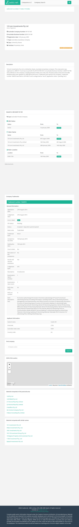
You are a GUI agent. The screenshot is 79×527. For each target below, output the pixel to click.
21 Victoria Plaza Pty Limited (15, 402)
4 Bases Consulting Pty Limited (15, 413)
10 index (27, 9)
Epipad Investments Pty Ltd (15, 441)
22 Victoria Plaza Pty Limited (15, 404)
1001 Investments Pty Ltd (14, 430)
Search (69, 351)
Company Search (39, 2)
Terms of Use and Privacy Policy (40, 511)
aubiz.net (9, 9)
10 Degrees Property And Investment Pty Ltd (19, 436)
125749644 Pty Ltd (12, 399)
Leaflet (50, 385)
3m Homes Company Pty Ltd (15, 410)
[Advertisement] (40, 17)
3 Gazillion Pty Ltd (12, 407)
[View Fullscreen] (9, 371)
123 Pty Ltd (10, 396)
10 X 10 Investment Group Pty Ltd (16, 433)
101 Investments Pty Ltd (14, 425)
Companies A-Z (27, 2)
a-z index (15, 9)
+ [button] (9, 364)
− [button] (9, 367)
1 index (22, 9)
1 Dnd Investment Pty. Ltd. (14, 439)
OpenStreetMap (62, 385)
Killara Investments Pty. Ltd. (15, 428)
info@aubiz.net (43, 510)
